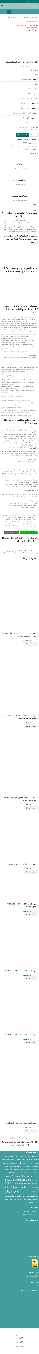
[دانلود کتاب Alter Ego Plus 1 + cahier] (26, 992)
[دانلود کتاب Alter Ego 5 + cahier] (26, 822)
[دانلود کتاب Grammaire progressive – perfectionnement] (24, 741)
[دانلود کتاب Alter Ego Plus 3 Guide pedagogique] (26, 885)
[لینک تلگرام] (2, 1)
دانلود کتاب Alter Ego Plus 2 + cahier (21, 970)
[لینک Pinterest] (7, 1)
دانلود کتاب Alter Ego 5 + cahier (23, 864)
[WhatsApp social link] (5, 1)
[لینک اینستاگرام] (12, 1)
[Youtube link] (9, 1)
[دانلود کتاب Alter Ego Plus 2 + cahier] (26, 928)
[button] (31, 644)
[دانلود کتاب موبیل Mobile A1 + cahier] (19, 1062)
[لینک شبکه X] (14, 1)
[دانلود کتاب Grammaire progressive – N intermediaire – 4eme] (24, 577)
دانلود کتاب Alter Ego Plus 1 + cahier (21, 1034)
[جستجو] (9, 12)
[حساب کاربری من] (6, 6)
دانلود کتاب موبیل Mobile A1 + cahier (21, 1123)
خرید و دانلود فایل (22, 134)
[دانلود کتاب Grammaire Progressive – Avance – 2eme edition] (24, 659)
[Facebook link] (16, 1)
